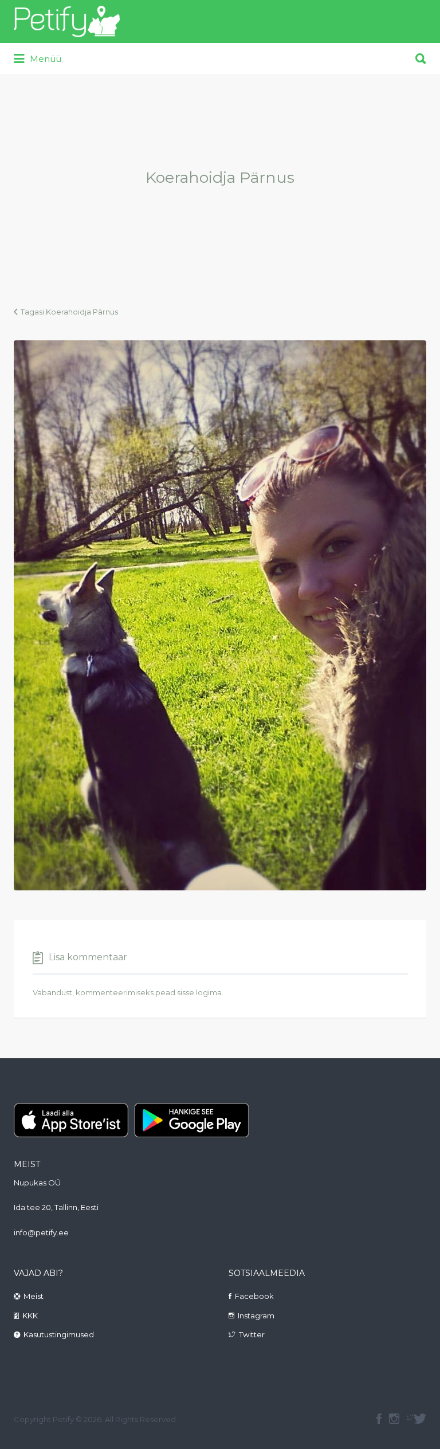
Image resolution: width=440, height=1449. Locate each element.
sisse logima (199, 992)
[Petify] (67, 21)
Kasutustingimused (58, 1334)
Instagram (256, 1315)
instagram (394, 1419)
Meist (33, 1296)
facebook (379, 1419)
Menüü (44, 58)
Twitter (252, 1334)
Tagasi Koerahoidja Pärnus (69, 311)
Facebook (254, 1296)
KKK (30, 1315)
